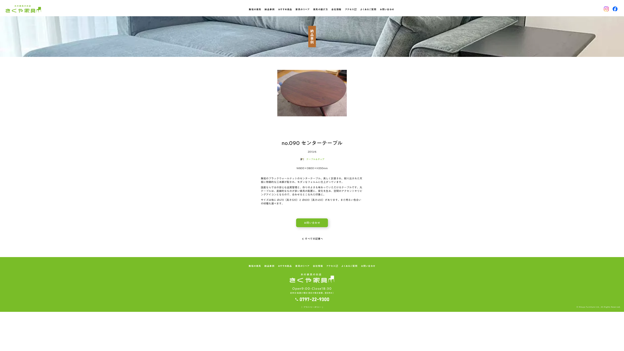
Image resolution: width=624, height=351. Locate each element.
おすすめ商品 (285, 10)
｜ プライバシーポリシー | (312, 307)
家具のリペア (302, 10)
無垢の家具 (255, 10)
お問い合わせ (387, 10)
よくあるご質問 (368, 10)
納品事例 (270, 10)
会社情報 (336, 10)
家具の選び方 (320, 10)
